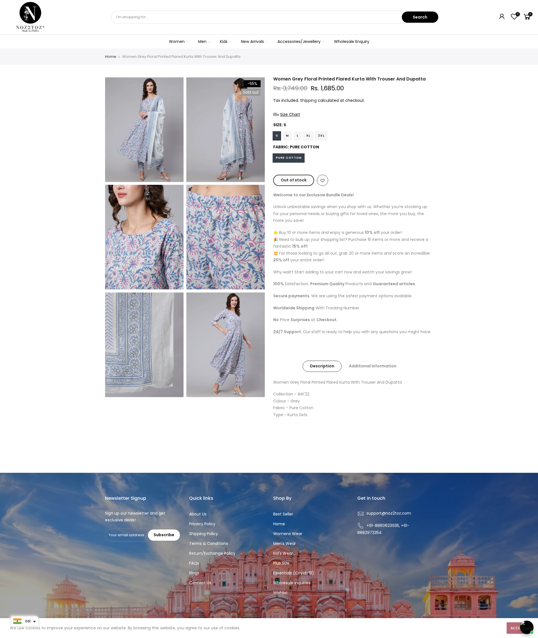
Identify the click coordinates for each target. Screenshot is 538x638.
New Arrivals (252, 41)
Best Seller (283, 514)
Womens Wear (287, 533)
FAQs (194, 563)
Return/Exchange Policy (212, 553)
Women (177, 41)
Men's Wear (284, 543)
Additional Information (372, 366)
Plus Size (281, 563)
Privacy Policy (202, 524)
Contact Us (200, 583)
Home (110, 56)
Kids (224, 41)
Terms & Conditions (208, 543)
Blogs (194, 573)
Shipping (308, 100)
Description (322, 366)
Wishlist (280, 592)
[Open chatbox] (527, 627)
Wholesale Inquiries (291, 583)
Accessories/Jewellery (299, 41)
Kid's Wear (283, 553)
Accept (517, 628)
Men (202, 41)
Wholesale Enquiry (351, 41)
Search (420, 17)
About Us (198, 514)
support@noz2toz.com (389, 513)
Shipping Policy (203, 533)
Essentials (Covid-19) (293, 573)
